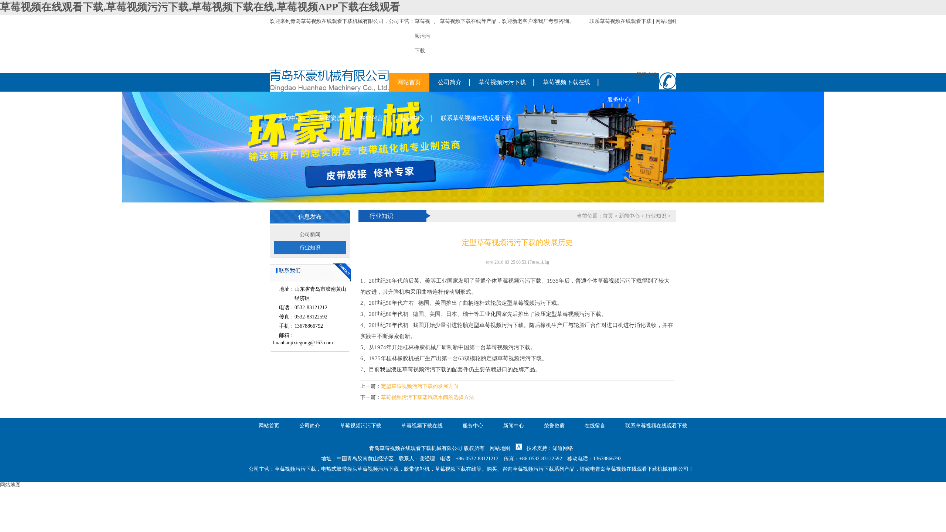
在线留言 (371, 118)
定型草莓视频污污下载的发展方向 (420, 386)
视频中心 (412, 118)
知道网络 (562, 448)
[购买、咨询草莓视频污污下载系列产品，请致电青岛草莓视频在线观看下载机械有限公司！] (329, 90)
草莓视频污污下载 (502, 82)
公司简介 (450, 82)
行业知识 (310, 247)
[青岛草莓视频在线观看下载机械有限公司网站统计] (518, 448)
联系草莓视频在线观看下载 (620, 21)
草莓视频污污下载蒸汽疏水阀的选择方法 (427, 397)
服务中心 (619, 99)
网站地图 (666, 21)
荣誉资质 (331, 118)
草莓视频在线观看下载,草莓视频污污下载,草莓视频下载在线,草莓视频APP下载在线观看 (200, 7)
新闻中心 (290, 118)
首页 (608, 216)
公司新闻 (310, 234)
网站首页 (409, 82)
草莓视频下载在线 (460, 21)
